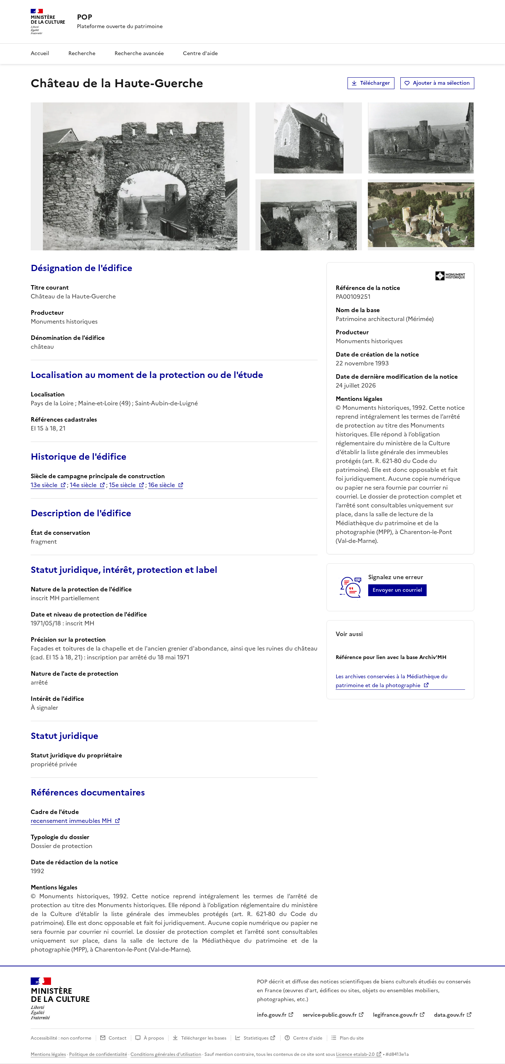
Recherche (81, 53)
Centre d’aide (307, 1038)
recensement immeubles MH (71, 820)
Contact (117, 1038)
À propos (154, 1038)
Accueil (40, 53)
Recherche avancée (139, 53)
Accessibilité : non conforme (61, 1038)
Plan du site (352, 1038)
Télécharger (375, 83)
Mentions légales (48, 1054)
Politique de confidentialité (98, 1054)
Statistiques (256, 1038)
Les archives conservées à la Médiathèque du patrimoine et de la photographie (391, 681)
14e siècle (83, 484)
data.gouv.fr (449, 1015)
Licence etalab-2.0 (355, 1054)
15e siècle (122, 484)
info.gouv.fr (272, 1015)
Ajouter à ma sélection (441, 83)
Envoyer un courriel (397, 590)
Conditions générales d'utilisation (166, 1054)
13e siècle (44, 484)
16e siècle (161, 484)
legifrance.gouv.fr (395, 1015)
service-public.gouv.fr (330, 1015)
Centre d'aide (200, 53)
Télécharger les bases (203, 1038)
